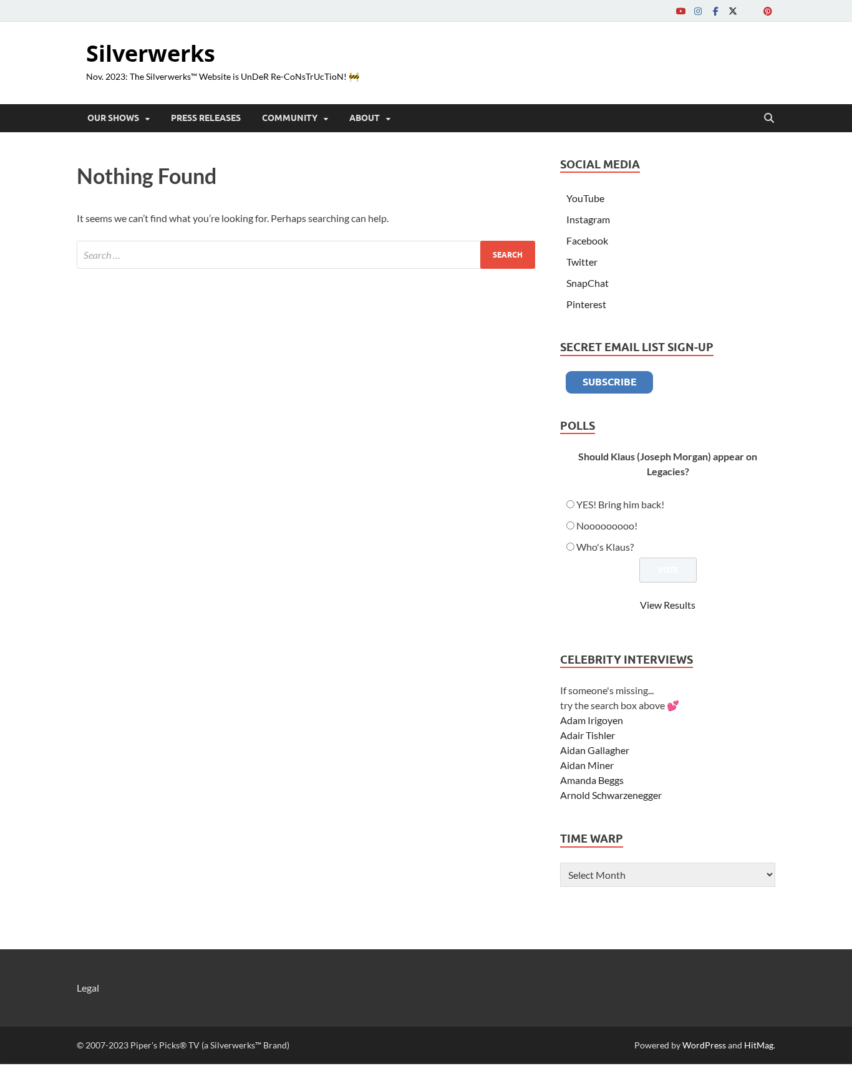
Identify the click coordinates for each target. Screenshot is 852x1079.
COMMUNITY (289, 118)
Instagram (588, 219)
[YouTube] (680, 11)
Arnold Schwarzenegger (611, 795)
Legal (88, 988)
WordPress (704, 1045)
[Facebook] (715, 11)
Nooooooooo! (606, 525)
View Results (667, 605)
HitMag (758, 1045)
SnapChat (587, 283)
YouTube (585, 198)
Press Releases (206, 118)
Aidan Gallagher (594, 750)
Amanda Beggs (592, 780)
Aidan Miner (587, 765)
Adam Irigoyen (591, 720)
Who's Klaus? (605, 547)
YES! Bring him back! (620, 504)
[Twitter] (732, 11)
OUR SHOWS (113, 118)
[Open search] (769, 118)
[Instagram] (697, 11)
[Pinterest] (767, 11)
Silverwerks (150, 53)
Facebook (587, 240)
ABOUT (364, 118)
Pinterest (586, 304)
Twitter (582, 262)
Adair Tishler (587, 735)
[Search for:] (306, 255)
